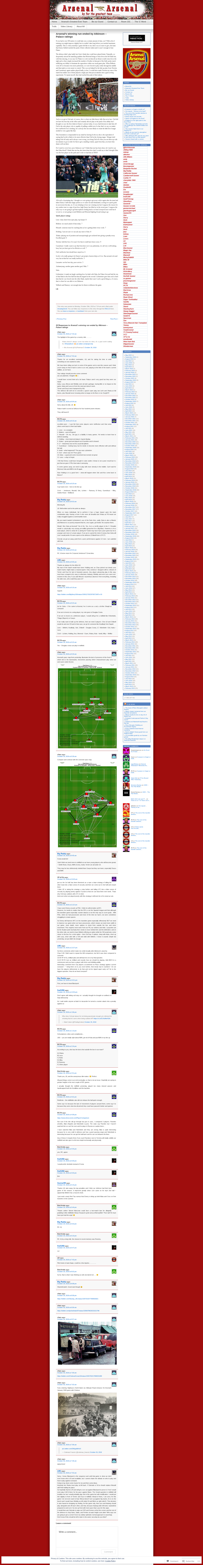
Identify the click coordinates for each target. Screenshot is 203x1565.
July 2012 (128, 632)
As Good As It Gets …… (140, 750)
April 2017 (128, 522)
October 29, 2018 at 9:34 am (67, 654)
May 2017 (128, 520)
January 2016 (129, 551)
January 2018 (129, 505)
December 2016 (130, 530)
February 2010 (130, 688)
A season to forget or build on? (135, 109)
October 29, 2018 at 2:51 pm (67, 1073)
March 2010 (129, 686)
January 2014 (129, 597)
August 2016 (129, 538)
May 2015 (128, 567)
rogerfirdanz (135, 764)
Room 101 (125, 21)
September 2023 (130, 380)
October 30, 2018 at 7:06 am (67, 1444)
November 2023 (130, 376)
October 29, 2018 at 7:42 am (67, 334)
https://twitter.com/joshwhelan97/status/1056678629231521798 (78, 1311)
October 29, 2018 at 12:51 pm (67, 980)
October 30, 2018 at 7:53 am (67, 1473)
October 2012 (129, 626)
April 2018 (128, 499)
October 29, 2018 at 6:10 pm (67, 1236)
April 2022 (128, 411)
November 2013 (130, 601)
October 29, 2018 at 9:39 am (67, 756)
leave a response (69, 311)
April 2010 (128, 684)
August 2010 (129, 676)
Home (54, 21)
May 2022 (128, 409)
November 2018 (130, 486)
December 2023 (130, 374)
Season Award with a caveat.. (134, 139)
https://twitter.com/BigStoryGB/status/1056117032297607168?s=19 (79, 594)
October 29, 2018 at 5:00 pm (67, 1161)
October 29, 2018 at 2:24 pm (67, 1046)
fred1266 (60, 990)
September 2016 (130, 536)
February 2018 (130, 503)
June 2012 (128, 634)
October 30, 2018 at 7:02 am (67, 1384)
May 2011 (128, 659)
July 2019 (128, 470)
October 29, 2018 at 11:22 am (67, 905)
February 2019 (130, 480)
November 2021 (130, 420)
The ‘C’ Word (140, 21)
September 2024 (130, 357)
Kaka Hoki (134, 778)
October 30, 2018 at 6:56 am (67, 1307)
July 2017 (128, 517)
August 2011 (129, 653)
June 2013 (128, 611)
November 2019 (130, 463)
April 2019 (128, 476)
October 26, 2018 (96, 1452)
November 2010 (130, 671)
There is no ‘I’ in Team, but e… (140, 800)
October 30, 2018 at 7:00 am (67, 1373)
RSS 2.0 (107, 309)
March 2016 (129, 547)
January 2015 (129, 574)
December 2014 (130, 576)
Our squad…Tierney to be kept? (135, 111)
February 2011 (130, 665)
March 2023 (129, 390)
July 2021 (128, 428)
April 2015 (128, 569)
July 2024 (128, 361)
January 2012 (129, 644)
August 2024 (129, 359)
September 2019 (130, 467)
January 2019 (129, 482)
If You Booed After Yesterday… (139, 778)
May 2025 (128, 355)
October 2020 (129, 445)
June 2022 (128, 407)
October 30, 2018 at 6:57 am (67, 1319)
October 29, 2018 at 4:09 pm (67, 1114)
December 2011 (130, 646)
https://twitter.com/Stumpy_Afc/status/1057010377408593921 (77, 1299)
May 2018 (128, 497)
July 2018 (128, 494)
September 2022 (130, 401)
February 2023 (130, 391)
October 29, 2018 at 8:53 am (67, 501)
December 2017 (130, 507)
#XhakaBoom (69, 344)
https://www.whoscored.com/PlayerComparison (73, 1118)
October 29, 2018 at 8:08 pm (67, 1283)
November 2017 (130, 509)
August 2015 (129, 561)
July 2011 (128, 655)
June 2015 (128, 565)
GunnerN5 (61, 1183)
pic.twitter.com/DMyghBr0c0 (71, 1448)
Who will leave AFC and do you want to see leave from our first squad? (136, 136)
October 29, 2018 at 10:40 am (67, 879)
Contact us (112, 21)
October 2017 (129, 511)
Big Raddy (61, 500)
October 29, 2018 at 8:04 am (67, 401)
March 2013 (129, 617)
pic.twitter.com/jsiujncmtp (84, 344)
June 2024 (128, 363)
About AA (81, 26)
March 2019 (129, 478)
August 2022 (129, 403)
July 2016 (128, 540)
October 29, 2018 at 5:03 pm (67, 1173)
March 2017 (129, 524)
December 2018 (130, 484)
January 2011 (129, 667)
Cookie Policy (110, 1561)
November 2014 (130, 578)
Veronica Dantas (136, 785)
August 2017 (129, 515)
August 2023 (129, 382)
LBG (59, 560)
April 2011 (128, 661)
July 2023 (128, 384)
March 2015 (129, 571)
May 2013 (128, 613)
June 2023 (128, 386)
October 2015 (129, 557)
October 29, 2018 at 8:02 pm (67, 1271)
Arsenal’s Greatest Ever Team (74, 21)
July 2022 (128, 405)
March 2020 (129, 455)
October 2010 (129, 673)
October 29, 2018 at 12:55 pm (67, 992)
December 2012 (130, 623)
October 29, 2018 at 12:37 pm (67, 947)
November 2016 (130, 532)
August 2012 (129, 630)
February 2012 (130, 642)
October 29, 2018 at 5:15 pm (67, 1185)
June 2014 (128, 588)
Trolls (54, 26)
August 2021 (129, 426)
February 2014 (130, 596)
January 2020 (129, 459)
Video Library (66, 26)
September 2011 (130, 651)
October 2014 (129, 580)
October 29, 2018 (90, 1022)
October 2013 (129, 603)
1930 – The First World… (139, 785)
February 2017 (130, 526)
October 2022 (129, 399)
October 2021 (129, 422)
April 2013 (128, 615)
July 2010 (128, 678)
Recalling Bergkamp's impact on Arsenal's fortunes (135, 739)
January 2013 (129, 621)
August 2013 (129, 607)
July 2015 (128, 563)
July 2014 (128, 586)
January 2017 (129, 528)
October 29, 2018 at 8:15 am (67, 421)
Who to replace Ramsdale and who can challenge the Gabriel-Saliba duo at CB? (136, 125)
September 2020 (130, 447)
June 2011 (128, 657)
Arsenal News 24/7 (137, 42)
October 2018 (129, 488)
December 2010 (130, 669)
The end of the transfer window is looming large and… (135, 113)
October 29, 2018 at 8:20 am (67, 483)
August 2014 (129, 584)
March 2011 (129, 663)
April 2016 (128, 546)
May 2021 (128, 432)
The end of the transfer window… (139, 820)
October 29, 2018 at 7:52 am (67, 356)
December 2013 (130, 599)
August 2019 (129, 469)
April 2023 (128, 388)
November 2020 (130, 443)
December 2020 (130, 442)
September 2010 (130, 675)
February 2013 (130, 619)
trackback (80, 311)
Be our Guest (97, 21)
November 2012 (130, 624)
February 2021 (130, 438)
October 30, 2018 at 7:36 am (67, 1461)
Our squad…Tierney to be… (139, 806)
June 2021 (128, 430)
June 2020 (128, 453)
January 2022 (129, 417)
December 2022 (130, 395)
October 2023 (129, 378)
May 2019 (128, 474)
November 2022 (130, 397)
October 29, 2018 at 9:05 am (67, 562)
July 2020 (128, 451)
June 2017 (128, 519)
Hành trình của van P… (138, 799)
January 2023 (129, 393)
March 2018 (129, 501)
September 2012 (130, 628)
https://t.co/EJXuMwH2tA (102, 1018)
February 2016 (130, 549)
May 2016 (128, 544)
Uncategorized (62, 309)
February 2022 (130, 415)
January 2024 (129, 372)
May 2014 (128, 590)
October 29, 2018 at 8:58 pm (67, 1295)
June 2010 (128, 680)
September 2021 (130, 424)
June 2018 (128, 495)
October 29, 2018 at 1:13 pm (67, 1031)
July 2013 (128, 609)
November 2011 (130, 648)
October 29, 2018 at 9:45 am (67, 855)
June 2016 (128, 542)
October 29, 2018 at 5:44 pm (67, 1207)
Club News (131, 704)
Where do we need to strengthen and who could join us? (135, 132)
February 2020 (130, 457)
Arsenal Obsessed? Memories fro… (139, 764)
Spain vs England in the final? (135, 118)
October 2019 (129, 465)
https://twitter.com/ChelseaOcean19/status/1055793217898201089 (79, 1376)
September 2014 (130, 582)
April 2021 (128, 434)
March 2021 (129, 436)
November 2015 (130, 555)
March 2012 (129, 640)
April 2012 (128, 638)
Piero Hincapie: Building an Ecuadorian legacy (133, 725)
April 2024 (128, 366)
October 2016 (129, 534)
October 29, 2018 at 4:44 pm (67, 1149)
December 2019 (130, 461)
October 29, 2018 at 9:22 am (67, 603)
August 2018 (129, 492)
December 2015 (130, 553)
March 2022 (129, 413)
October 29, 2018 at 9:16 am (67, 587)
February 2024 (130, 370)
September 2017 (130, 513)
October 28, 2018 (90, 347)
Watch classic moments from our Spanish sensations (135, 712)
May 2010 (128, 682)
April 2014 (128, 592)
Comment (108, 1552)
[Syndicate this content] (125, 704)
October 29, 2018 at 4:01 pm (67, 1097)
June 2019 (128, 472)
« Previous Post (61, 319)
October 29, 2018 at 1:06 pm (67, 1012)
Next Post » (114, 319)
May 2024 (128, 365)
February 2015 (130, 572)
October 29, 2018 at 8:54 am (67, 550)
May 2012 (128, 636)
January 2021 (129, 440)
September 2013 (130, 605)
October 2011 (129, 649)
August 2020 (129, 449)
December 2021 (130, 418)
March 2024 (129, 368)
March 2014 (129, 594)
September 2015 (130, 559)
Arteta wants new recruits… (134, 116)
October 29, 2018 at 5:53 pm (67, 1224)
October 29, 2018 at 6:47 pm (67, 1248)
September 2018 (130, 490)
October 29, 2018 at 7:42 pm (67, 1260)
